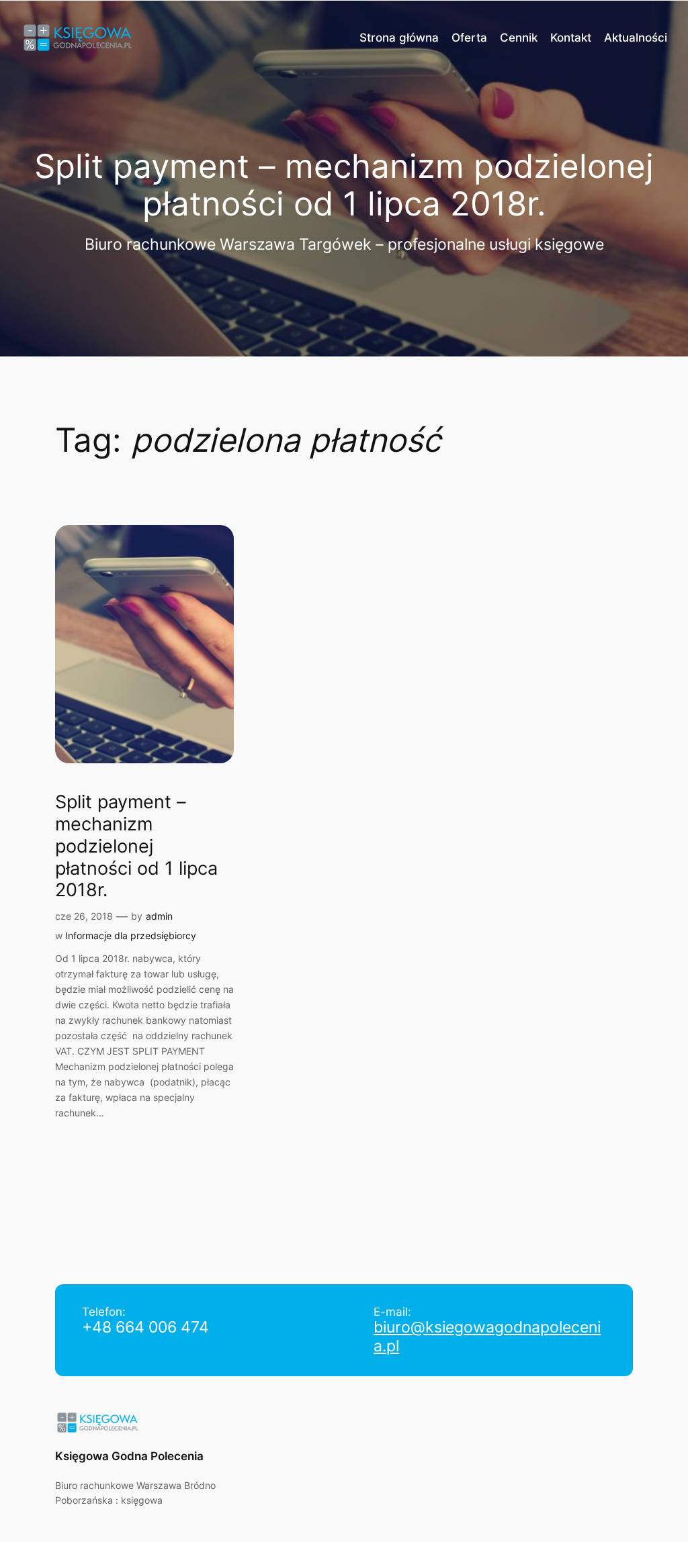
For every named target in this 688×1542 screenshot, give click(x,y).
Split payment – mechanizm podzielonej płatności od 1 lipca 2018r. (136, 846)
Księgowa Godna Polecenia (129, 1456)
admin (159, 916)
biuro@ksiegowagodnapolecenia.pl (487, 1336)
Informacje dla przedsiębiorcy (130, 935)
